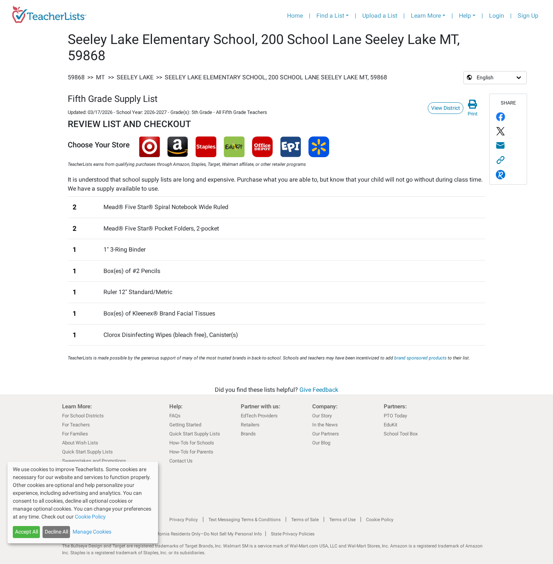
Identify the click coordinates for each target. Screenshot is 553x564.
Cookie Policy (379, 519)
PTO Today (395, 415)
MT (100, 77)
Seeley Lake (135, 77)
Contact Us (181, 461)
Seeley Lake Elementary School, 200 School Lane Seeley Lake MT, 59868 (276, 77)
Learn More (426, 15)
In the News (325, 425)
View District (445, 108)
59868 (76, 77)
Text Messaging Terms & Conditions (244, 519)
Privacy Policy (183, 519)
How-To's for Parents (191, 452)
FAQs (175, 415)
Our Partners (325, 434)
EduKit (390, 425)
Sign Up (528, 15)
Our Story (322, 415)
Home (295, 15)
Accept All (26, 532)
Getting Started (185, 425)
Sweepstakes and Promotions (94, 461)
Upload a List (379, 15)
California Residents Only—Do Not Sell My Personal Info (206, 534)
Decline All (56, 532)
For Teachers (76, 425)
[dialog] (83, 502)
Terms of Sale (305, 519)
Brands (248, 434)
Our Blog (321, 443)
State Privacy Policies (292, 534)
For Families (75, 434)
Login (496, 15)
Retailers (250, 425)
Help (465, 15)
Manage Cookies (92, 532)
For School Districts (83, 415)
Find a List (330, 15)
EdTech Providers (259, 415)
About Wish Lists (80, 443)
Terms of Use (342, 519)
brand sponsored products (420, 358)
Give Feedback (318, 389)
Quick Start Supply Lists (87, 452)
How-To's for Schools (191, 443)
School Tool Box (401, 434)
